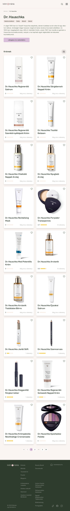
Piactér (23, 475)
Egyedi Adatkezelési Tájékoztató (39, 497)
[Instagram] (62, 505)
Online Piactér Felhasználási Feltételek (39, 485)
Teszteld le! (24, 472)
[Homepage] (8, 4)
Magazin (23, 478)
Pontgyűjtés (39, 505)
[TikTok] (53, 505)
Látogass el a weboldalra (16, 40)
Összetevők (39, 468)
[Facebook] (57, 505)
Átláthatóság (39, 502)
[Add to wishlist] (32, 57)
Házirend (23, 492)
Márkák (6, 11)
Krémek (23, 465)
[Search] (62, 4)
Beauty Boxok (39, 465)
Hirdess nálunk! (26, 488)
